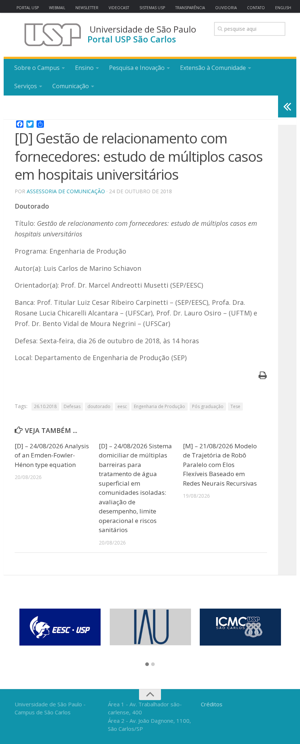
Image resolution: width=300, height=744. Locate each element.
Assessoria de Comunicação (66, 191)
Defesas (72, 406)
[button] (147, 664)
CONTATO (256, 7)
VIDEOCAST (119, 7)
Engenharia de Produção (159, 406)
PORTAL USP (27, 7)
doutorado (98, 406)
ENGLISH (283, 7)
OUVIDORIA (226, 7)
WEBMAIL (57, 7)
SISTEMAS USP (152, 7)
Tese (235, 406)
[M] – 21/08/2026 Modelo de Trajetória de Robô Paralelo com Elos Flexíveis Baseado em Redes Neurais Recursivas (220, 464)
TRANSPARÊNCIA (190, 7)
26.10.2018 (45, 406)
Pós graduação (208, 406)
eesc (122, 406)
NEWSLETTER (86, 7)
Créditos (211, 704)
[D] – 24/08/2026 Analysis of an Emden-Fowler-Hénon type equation (52, 455)
